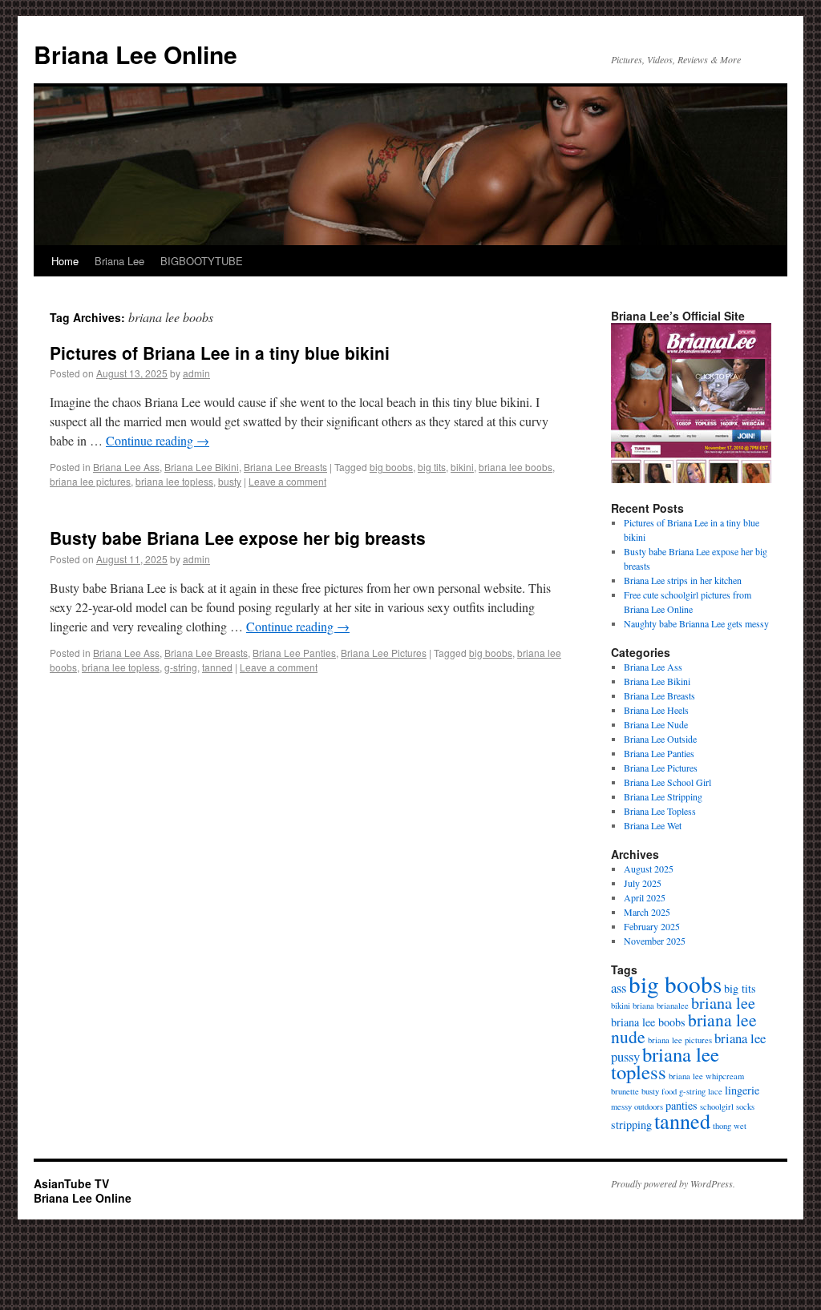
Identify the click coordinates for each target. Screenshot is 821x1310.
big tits (432, 467)
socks (745, 1106)
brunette (625, 1091)
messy (621, 1106)
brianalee (673, 1005)
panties (681, 1105)
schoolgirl (717, 1106)
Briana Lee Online (135, 54)
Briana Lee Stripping (663, 796)
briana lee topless (174, 481)
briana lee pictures (90, 481)
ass (618, 987)
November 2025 (655, 940)
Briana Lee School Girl (667, 782)
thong (722, 1125)
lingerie (742, 1090)
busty (229, 481)
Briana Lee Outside (660, 738)
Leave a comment (287, 481)
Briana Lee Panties (294, 652)
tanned (217, 667)
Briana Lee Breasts (285, 467)
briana (643, 1005)
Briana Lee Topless (660, 810)
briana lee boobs (515, 467)
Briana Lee (119, 260)
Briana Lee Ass (126, 467)
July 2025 (642, 883)
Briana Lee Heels (656, 709)
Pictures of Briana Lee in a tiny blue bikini (220, 353)
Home (65, 260)
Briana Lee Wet (652, 825)
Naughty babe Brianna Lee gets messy (696, 623)
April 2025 (644, 897)
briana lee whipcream (706, 1076)
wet (740, 1125)
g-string (180, 667)
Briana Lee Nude (656, 724)
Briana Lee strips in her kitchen (683, 580)
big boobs (391, 467)
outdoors (648, 1106)
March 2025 (647, 911)
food (669, 1091)
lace (715, 1091)
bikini (462, 467)
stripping (631, 1124)
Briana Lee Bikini (201, 467)
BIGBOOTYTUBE (201, 260)
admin (196, 373)
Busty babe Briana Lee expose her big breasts (238, 538)
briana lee (723, 1003)
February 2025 (652, 926)
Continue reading (157, 440)
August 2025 (648, 868)
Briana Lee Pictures (384, 652)
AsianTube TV (71, 1183)
